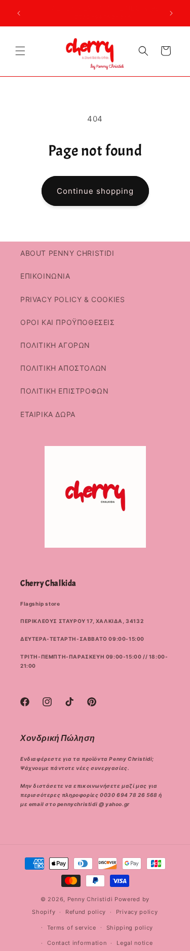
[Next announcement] (171, 13)
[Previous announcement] (19, 13)
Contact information (76, 942)
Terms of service (71, 927)
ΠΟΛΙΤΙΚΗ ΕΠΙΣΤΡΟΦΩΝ (64, 391)
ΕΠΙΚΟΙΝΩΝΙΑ (45, 276)
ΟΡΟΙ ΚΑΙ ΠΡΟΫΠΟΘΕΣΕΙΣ (67, 322)
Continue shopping (95, 191)
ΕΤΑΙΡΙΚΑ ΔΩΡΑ (47, 414)
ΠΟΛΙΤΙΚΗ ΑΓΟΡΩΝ (55, 345)
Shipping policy (130, 927)
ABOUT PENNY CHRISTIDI (67, 253)
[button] (20, 51)
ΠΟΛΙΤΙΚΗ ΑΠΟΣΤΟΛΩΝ (63, 368)
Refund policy (85, 911)
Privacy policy (137, 911)
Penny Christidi (90, 899)
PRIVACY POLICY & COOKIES (72, 299)
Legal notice (135, 942)
